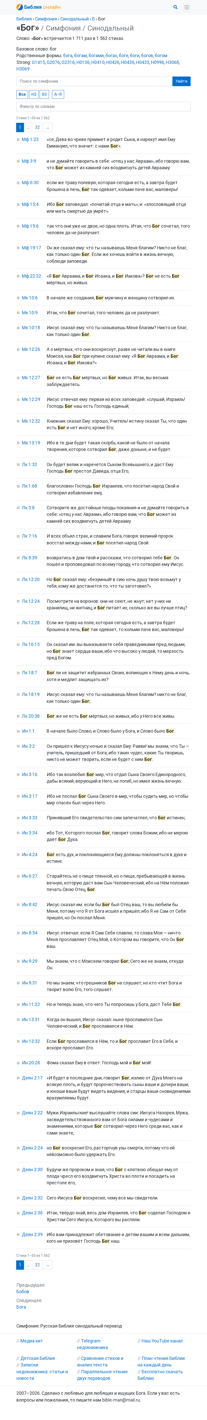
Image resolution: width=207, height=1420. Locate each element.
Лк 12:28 (31, 622)
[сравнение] (18, 139)
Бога (21, 1307)
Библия (24, 18)
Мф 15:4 (30, 204)
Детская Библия (37, 1358)
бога (67, 55)
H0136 (83, 62)
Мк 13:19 (31, 442)
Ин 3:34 (29, 832)
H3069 (23, 68)
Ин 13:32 (31, 1041)
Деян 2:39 (32, 1234)
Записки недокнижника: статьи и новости (42, 1371)
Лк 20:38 (31, 716)
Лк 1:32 (29, 464)
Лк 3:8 (28, 507)
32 (37, 127)
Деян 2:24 (32, 1147)
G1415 (38, 62)
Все (22, 94)
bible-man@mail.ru (121, 1400)
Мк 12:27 (31, 377)
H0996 (157, 62)
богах (111, 55)
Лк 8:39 (29, 557)
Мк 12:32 (31, 421)
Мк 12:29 (31, 399)
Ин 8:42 (29, 904)
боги (134, 55)
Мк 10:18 (31, 327)
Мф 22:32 (31, 276)
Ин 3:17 (29, 796)
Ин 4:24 (29, 854)
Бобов (22, 1291)
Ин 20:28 (31, 1062)
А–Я (58, 94)
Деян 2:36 (32, 1212)
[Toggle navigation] (187, 7)
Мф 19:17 (31, 247)
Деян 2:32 (32, 1197)
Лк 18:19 (31, 694)
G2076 (53, 62)
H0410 (98, 62)
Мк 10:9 (30, 312)
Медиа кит (31, 1340)
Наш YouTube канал (162, 1340)
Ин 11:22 (31, 1004)
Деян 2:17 (32, 1077)
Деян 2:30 (32, 1169)
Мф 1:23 (30, 139)
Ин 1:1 (28, 731)
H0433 (142, 62)
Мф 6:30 (30, 182)
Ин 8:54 (29, 932)
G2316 (68, 62)
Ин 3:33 (29, 817)
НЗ (33, 94)
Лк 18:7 (29, 672)
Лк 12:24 (31, 601)
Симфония (46, 18)
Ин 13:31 (31, 1019)
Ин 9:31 (29, 982)
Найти (181, 81)
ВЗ (44, 94)
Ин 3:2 (28, 746)
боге (123, 55)
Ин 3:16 (29, 774)
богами (96, 55)
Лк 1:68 (29, 486)
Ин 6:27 (29, 876)
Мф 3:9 (29, 161)
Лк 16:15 (31, 644)
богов (147, 55)
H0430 (127, 62)
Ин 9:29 (29, 961)
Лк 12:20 (31, 579)
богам (80, 55)
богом (161, 55)
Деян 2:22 (32, 1112)
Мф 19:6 (30, 226)
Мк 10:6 (30, 297)
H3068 (172, 62)
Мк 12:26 (31, 349)
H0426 (112, 62)
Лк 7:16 (29, 536)
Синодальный (74, 18)
